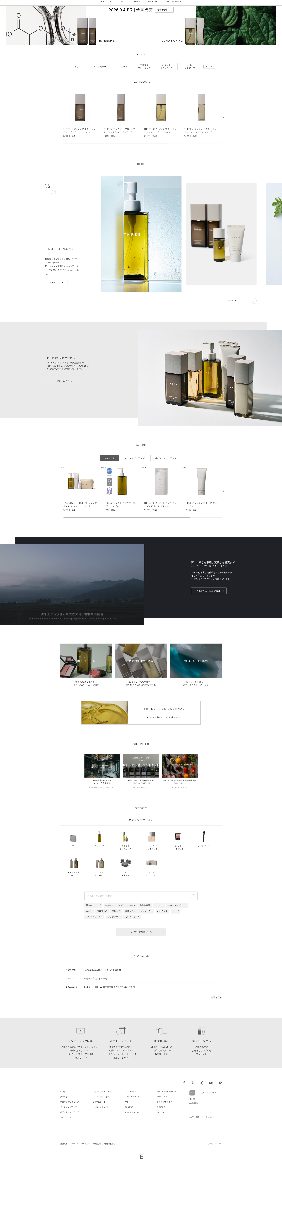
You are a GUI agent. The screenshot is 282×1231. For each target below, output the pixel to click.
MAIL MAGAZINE (132, 1184)
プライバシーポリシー (80, 1215)
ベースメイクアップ (152, 919)
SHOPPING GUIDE (133, 1168)
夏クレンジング (93, 977)
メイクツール (204, 917)
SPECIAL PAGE (56, 354)
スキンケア (99, 917)
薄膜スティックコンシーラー (139, 982)
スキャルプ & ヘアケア (102, 1163)
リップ (175, 982)
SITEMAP (161, 1184)
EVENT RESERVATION (166, 1163)
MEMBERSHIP (131, 1163)
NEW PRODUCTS (141, 1003)
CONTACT (129, 1178)
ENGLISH (210, 1188)
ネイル (89, 982)
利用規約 (97, 1215)
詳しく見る (80, 185)
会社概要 (64, 1215)
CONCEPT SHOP (164, 1173)
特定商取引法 (109, 1215)
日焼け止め (102, 982)
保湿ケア (116, 982)
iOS (191, 1170)
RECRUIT (161, 1178)
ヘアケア (159, 977)
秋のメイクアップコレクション (120, 977)
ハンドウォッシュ (94, 988)
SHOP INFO (162, 1168)
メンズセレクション (152, 945)
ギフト (73, 917)
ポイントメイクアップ (178, 919)
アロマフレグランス (177, 977)
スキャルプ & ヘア (73, 945)
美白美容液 (145, 977)
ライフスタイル (125, 945)
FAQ (127, 1173)
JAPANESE (194, 1188)
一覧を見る (216, 1069)
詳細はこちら (81, 1129)
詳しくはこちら (64, 452)
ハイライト (162, 982)
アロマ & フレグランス (125, 919)
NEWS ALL (233, 372)
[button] (137, 126)
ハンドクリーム (132, 988)
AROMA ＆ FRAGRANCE (209, 662)
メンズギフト (114, 988)
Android (192, 1174)
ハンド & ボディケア (99, 945)
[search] (194, 967)
